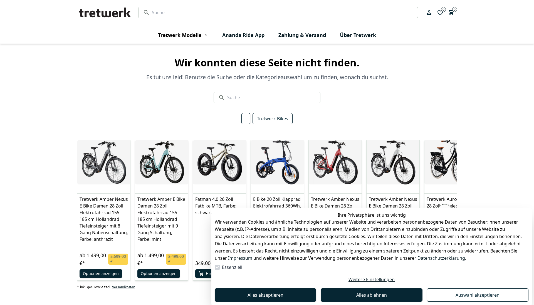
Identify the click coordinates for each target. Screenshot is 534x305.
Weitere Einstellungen (371, 279)
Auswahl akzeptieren (478, 295)
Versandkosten (123, 287)
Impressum (240, 258)
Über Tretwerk (358, 35)
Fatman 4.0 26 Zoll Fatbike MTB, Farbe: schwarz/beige (215, 206)
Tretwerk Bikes (272, 119)
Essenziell (232, 267)
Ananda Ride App (243, 35)
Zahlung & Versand (302, 35)
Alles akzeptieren (265, 295)
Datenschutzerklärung (441, 258)
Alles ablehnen (371, 295)
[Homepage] (105, 12)
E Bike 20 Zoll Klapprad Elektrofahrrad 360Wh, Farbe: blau (277, 206)
